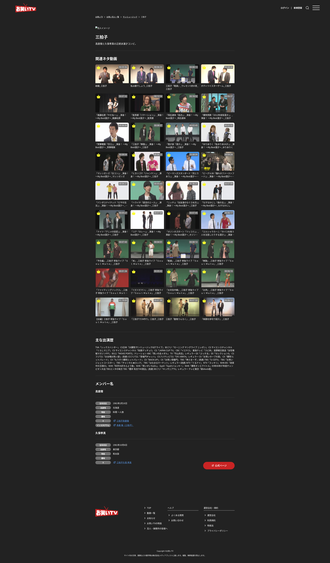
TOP (149, 507)
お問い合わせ (177, 520)
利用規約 (211, 520)
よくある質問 (177, 515)
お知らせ (151, 518)
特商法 (210, 525)
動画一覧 (151, 513)
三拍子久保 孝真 (124, 462)
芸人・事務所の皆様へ (157, 528)
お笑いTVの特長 (154, 523)
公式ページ (221, 465)
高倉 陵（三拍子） (125, 425)
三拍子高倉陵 (123, 420)
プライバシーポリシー (217, 530)
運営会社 (211, 515)
